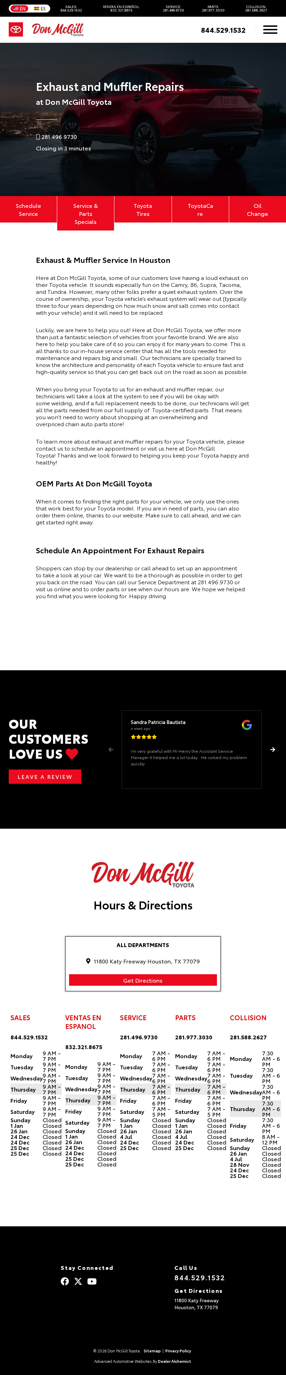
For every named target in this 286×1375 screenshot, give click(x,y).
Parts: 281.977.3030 (213, 8)
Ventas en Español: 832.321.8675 (121, 8)
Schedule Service (28, 209)
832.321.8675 (83, 1046)
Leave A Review (45, 776)
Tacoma (229, 284)
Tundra (56, 291)
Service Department (164, 582)
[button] (272, 749)
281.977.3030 (193, 1037)
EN (22, 8)
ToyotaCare (200, 209)
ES (43, 8)
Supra (208, 284)
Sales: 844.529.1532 (71, 8)
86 (193, 284)
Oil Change (257, 209)
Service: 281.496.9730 (173, 8)
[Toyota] (16, 29)
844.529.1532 (223, 29)
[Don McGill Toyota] (58, 30)
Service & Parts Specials (85, 213)
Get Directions (143, 980)
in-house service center (111, 350)
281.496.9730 (215, 582)
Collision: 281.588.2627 (256, 8)
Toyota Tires (143, 209)
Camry (179, 284)
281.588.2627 (248, 1037)
